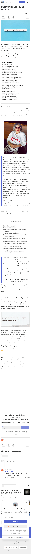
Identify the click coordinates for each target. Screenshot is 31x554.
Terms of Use (24, 530)
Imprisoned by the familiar (9, 490)
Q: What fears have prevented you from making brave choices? (11, 492)
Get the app (23, 547)
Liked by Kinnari (9, 471)
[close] (26, 502)
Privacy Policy (16, 533)
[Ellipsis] (29, 469)
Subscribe (22, 2)
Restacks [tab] (11, 456)
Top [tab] (3, 486)
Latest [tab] (6, 486)
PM (5, 469)
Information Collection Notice (20, 531)
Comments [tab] (4, 456)
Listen (27, 13)
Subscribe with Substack (17, 527)
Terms (21, 542)
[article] (15, 493)
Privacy (17, 542)
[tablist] (7, 455)
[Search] (28, 485)
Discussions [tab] (13, 486)
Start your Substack (11, 547)
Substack (8, 551)
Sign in (27, 2)
